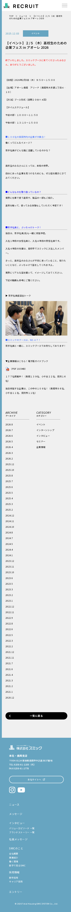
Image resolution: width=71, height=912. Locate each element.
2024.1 (9, 555)
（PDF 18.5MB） (18, 368)
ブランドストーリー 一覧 (21, 832)
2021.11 (9, 657)
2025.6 (9, 486)
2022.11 (9, 612)
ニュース (23, 16)
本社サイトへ (34, 779)
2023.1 (9, 600)
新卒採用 (13, 877)
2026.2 (9, 458)
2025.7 (9, 481)
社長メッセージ (18, 839)
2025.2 (9, 509)
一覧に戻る (36, 715)
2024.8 (9, 532)
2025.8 (9, 475)
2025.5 (9, 492)
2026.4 (9, 447)
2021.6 (9, 669)
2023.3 (9, 589)
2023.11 (9, 566)
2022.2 (9, 646)
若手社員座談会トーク (19, 295)
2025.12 (9, 464)
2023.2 (9, 595)
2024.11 (9, 521)
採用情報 (14, 872)
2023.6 (9, 578)
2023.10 (9, 572)
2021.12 (9, 651)
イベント (40, 424)
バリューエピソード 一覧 (21, 828)
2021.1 (9, 691)
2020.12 (9, 697)
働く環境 (13, 861)
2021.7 (9, 663)
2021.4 (9, 674)
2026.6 (9, 435)
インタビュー (43, 435)
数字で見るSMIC (17, 865)
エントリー (15, 892)
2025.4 (9, 498)
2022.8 (9, 623)
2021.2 (9, 686)
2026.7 (9, 430)
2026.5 (9, 441)
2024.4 (9, 549)
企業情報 (40, 447)
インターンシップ (45, 430)
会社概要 (13, 853)
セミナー (40, 441)
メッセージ (15, 814)
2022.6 (9, 629)
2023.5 (9, 583)
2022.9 (9, 617)
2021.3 (9, 680)
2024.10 (9, 526)
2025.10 (9, 469)
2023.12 (9, 560)
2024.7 (9, 538)
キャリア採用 (16, 881)
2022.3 (9, 640)
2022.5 (9, 634)
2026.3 (9, 452)
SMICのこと (16, 848)
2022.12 (9, 606)
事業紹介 (13, 857)
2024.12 (9, 515)
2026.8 (9, 424)
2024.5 (9, 543)
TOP (11, 16)
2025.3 (9, 503)
